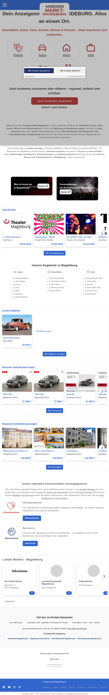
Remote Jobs (92, 291)
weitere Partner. (85, 492)
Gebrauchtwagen (22, 278)
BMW (17, 291)
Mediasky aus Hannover (23, 495)
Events (41, 186)
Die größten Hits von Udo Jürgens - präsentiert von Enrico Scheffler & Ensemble (79, 237)
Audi (17, 288)
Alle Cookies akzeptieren (39, 71)
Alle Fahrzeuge (54, 410)
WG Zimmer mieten (58, 281)
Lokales (63, 687)
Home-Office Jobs (94, 288)
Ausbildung (91, 294)
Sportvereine (30, 543)
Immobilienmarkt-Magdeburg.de (64, 638)
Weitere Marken (21, 297)
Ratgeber (47, 687)
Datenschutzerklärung (76, 76)
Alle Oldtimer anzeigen (43, 331)
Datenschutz (93, 687)
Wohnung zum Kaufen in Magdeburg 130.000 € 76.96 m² (16, 451)
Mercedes (19, 294)
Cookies (103, 687)
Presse (55, 687)
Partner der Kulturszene (57, 492)
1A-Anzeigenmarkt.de (54, 664)
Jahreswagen (20, 281)
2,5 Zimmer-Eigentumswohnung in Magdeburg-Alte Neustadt (79, 451)
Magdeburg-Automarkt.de (40, 638)
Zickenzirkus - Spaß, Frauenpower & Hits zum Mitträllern (47, 237)
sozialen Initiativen (87, 489)
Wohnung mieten (57, 278)
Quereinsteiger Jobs (94, 278)
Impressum (81, 687)
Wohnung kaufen (57, 288)
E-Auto (18, 284)
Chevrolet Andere (11, 338)
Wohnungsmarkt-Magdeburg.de (89, 638)
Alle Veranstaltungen (54, 253)
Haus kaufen (56, 291)
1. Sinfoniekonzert (12, 237)
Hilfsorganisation (32, 518)
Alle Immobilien (54, 467)
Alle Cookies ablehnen (70, 71)
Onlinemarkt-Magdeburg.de (18, 638)
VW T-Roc (7, 394)
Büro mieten (55, 284)
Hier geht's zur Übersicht (77, 629)
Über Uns (72, 687)
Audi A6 (70, 394)
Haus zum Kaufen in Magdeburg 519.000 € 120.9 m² (48, 451)
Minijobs (90, 284)
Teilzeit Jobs (91, 281)
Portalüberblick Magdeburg (54, 634)
